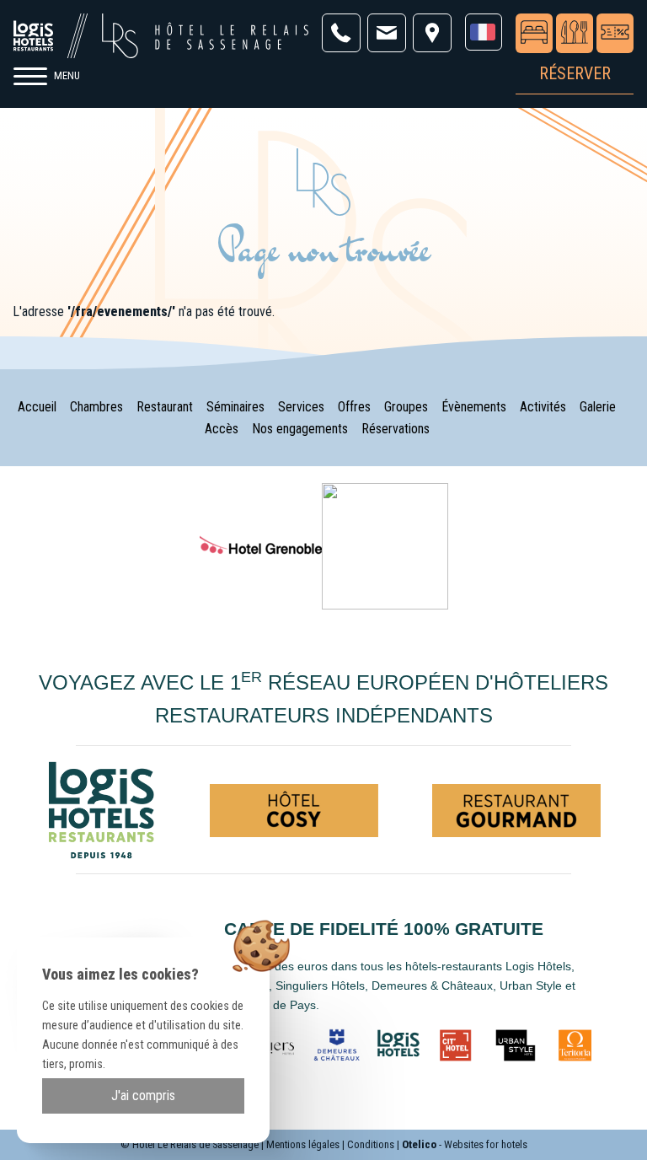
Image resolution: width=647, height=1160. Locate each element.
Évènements (473, 407)
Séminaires (235, 407)
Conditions (370, 1144)
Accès (221, 429)
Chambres (96, 407)
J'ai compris (143, 1096)
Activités (543, 407)
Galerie (598, 407)
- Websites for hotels (464, 1144)
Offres (354, 407)
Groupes (406, 407)
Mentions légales (303, 1144)
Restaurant (164, 407)
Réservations (395, 429)
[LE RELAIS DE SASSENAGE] (385, 546)
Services (301, 407)
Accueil (37, 407)
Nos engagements (300, 429)
